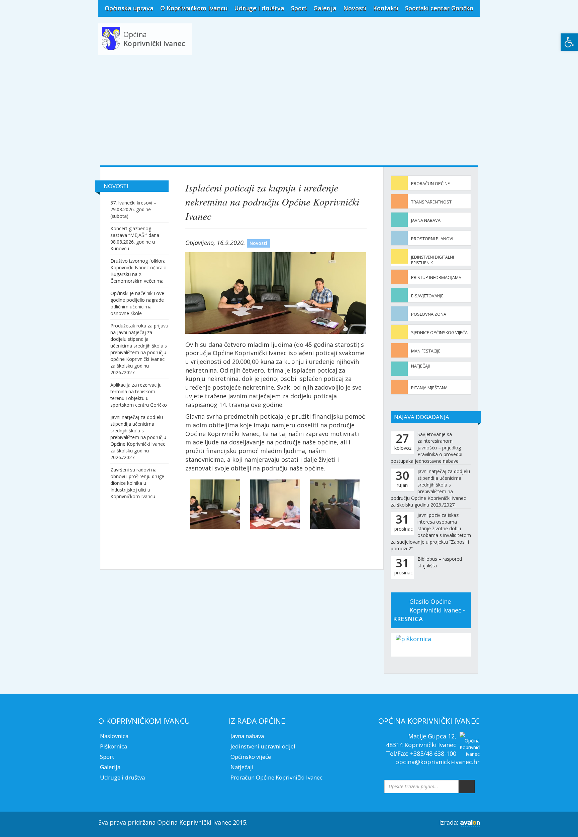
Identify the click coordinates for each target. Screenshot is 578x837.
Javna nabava (426, 220)
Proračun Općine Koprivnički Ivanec (276, 777)
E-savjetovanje (427, 296)
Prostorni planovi (432, 239)
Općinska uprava (129, 8)
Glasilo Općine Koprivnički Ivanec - (429, 609)
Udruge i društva (259, 8)
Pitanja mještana (429, 388)
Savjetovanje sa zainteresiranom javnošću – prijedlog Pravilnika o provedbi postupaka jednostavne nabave (426, 447)
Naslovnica (114, 736)
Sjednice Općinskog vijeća (439, 332)
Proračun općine (430, 183)
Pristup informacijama (436, 277)
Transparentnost (431, 202)
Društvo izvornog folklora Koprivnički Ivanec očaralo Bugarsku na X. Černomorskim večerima (138, 271)
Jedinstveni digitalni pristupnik (432, 260)
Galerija (324, 8)
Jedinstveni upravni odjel (262, 746)
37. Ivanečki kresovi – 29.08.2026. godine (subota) (133, 209)
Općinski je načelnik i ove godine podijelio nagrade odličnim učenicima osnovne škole (137, 303)
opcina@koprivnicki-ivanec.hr (437, 762)
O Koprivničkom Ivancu (193, 8)
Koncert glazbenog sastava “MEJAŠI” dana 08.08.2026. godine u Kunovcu (134, 238)
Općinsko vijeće (250, 756)
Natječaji (420, 366)
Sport (299, 8)
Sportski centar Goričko (439, 8)
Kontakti (385, 8)
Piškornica (113, 746)
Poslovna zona (428, 314)
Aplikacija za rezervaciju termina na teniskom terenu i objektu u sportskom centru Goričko (138, 395)
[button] (569, 42)
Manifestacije (426, 351)
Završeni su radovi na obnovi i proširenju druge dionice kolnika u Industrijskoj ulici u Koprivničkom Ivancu (137, 483)
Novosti (354, 8)
